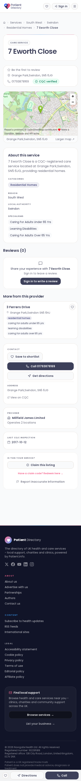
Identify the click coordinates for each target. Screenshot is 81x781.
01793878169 (20, 81)
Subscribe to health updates (24, 621)
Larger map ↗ (65, 139)
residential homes (23, 185)
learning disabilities (23, 229)
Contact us (12, 604)
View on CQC (19, 397)
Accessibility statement (21, 649)
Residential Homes (19, 28)
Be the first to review (26, 70)
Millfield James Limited (28, 418)
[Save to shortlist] (72, 307)
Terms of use (14, 666)
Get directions (42, 376)
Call (64, 775)
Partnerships (13, 593)
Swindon (52, 23)
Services (16, 23)
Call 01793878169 (43, 366)
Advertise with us (16, 587)
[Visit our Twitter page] (7, 564)
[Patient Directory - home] (16, 6)
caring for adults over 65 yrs (30, 235)
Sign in (62, 6)
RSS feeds (11, 626)
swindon (13, 209)
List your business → (40, 724)
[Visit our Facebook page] (13, 564)
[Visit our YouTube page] (19, 564)
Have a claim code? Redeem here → (40, 473)
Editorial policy (14, 671)
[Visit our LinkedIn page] (26, 564)
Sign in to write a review (41, 281)
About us (11, 582)
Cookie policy (14, 655)
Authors (10, 598)
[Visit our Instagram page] (32, 564)
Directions (29, 775)
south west (16, 197)
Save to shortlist (27, 357)
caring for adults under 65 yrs (30, 222)
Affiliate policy (14, 677)
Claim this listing (43, 465)
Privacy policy (14, 660)
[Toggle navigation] (75, 6)
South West (34, 23)
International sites (17, 632)
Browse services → (40, 715)
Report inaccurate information (43, 482)
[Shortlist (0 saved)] (46, 6)
